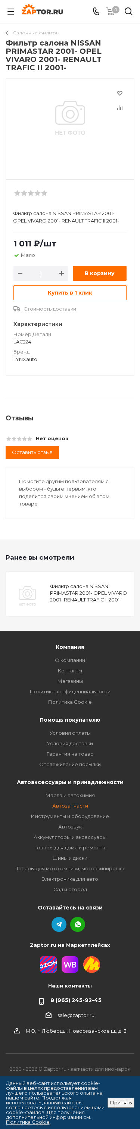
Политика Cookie (70, 702)
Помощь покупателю (70, 720)
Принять (121, 1102)
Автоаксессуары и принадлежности (70, 782)
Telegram (59, 924)
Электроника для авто (70, 879)
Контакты (70, 671)
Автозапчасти (70, 806)
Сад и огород (70, 889)
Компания (70, 647)
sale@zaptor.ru (75, 1015)
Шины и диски (70, 858)
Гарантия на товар (70, 754)
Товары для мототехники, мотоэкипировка (70, 868)
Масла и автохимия (70, 795)
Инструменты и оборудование (70, 816)
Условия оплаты (70, 733)
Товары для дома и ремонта (70, 847)
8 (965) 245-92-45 (76, 1000)
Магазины (70, 681)
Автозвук (70, 827)
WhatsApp (77, 924)
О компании (70, 660)
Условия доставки (70, 743)
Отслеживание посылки (70, 764)
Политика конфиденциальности (70, 691)
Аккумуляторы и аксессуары (70, 837)
